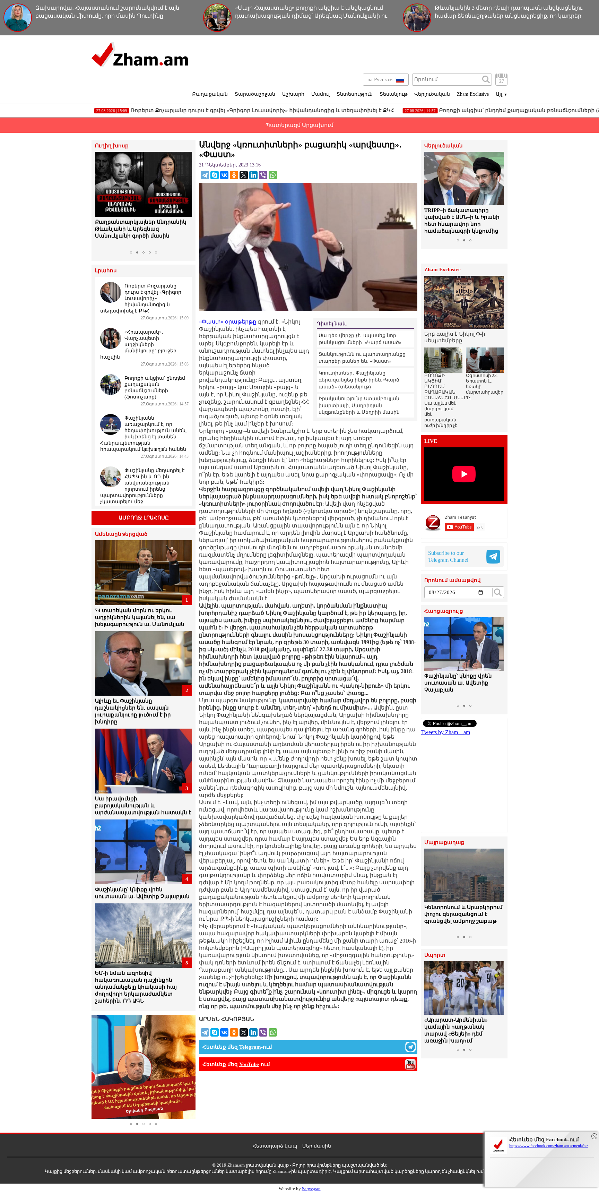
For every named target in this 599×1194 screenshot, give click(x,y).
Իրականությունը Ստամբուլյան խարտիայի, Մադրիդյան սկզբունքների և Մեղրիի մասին (359, 405)
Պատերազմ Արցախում (299, 125)
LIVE (430, 441)
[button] (101, 199)
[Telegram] (205, 175)
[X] (244, 175)
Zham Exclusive (473, 94)
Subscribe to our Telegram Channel (448, 556)
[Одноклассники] (234, 175)
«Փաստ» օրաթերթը (227, 322)
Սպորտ (434, 955)
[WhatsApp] (273, 175)
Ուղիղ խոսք (112, 145)
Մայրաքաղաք (444, 842)
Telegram (250, 1047)
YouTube (249, 1064)
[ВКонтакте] (224, 175)
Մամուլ (320, 94)
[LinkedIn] (253, 175)
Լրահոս (106, 270)
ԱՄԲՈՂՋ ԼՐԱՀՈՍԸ (144, 518)
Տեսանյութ (393, 94)
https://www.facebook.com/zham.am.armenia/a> (548, 1146)
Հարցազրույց (443, 611)
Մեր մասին (316, 1146)
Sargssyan (311, 1188)
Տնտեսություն (355, 94)
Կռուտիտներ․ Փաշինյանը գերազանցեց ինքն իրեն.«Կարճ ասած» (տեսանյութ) (359, 379)
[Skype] (214, 175)
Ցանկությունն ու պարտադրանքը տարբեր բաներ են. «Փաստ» (362, 358)
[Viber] (263, 175)
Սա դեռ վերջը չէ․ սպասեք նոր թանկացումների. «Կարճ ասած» (360, 339)
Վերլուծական (432, 94)
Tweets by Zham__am (445, 732)
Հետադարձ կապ (275, 1146)
